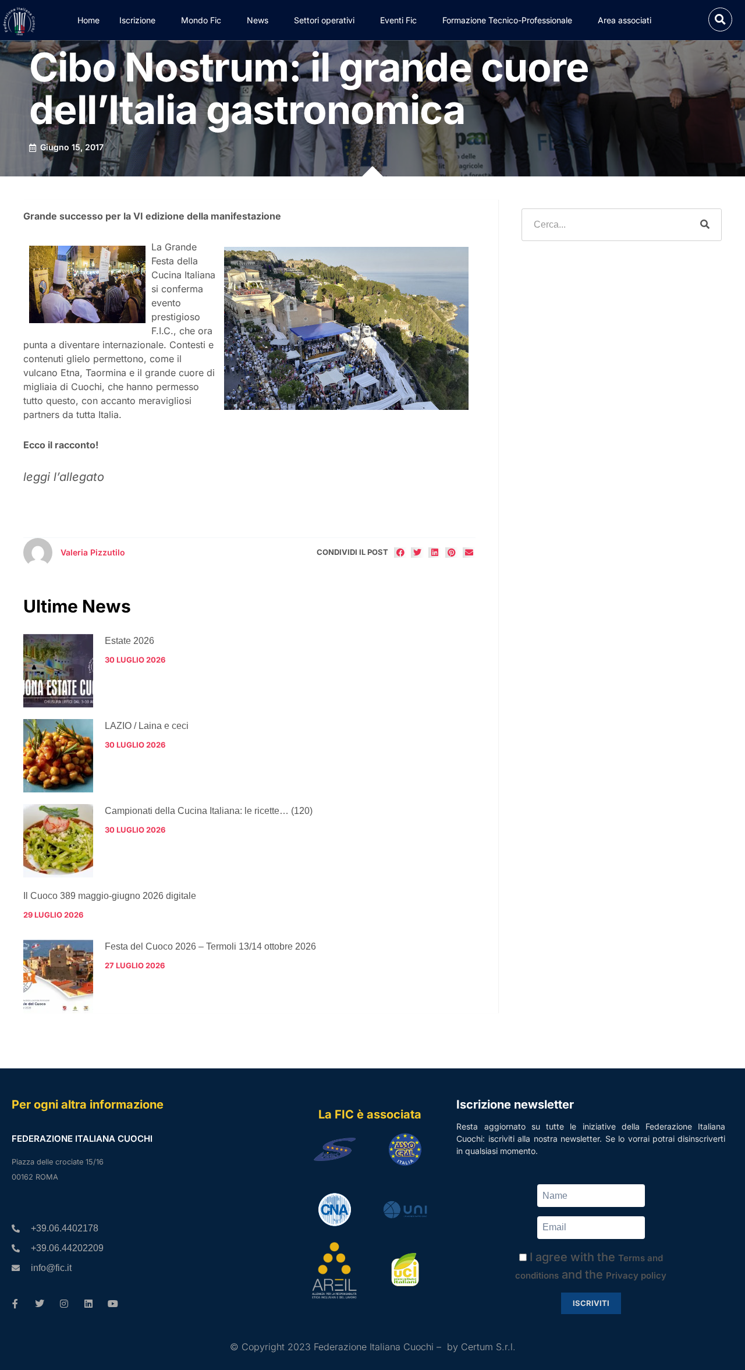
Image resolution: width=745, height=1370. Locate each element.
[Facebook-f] (15, 1303)
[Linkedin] (88, 1303)
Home (88, 20)
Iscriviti (591, 1303)
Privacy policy (636, 1275)
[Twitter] (39, 1303)
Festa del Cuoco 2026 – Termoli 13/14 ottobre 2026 (210, 946)
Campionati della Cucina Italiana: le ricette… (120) (209, 811)
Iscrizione (137, 20)
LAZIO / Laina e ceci (147, 726)
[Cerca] (705, 224)
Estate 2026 (129, 641)
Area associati (624, 20)
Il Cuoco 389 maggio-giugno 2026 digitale (109, 896)
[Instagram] (64, 1303)
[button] (720, 19)
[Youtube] (113, 1303)
